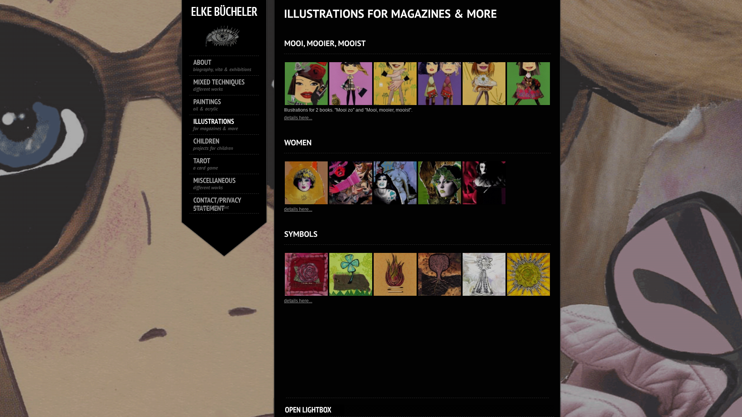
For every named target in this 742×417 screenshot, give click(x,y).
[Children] (228, 145)
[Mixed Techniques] (228, 86)
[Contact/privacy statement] (228, 204)
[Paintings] (228, 106)
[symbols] (300, 234)
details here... (298, 117)
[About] (228, 66)
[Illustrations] (228, 125)
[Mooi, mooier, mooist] (325, 43)
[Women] (297, 142)
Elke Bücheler (224, 35)
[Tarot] (228, 165)
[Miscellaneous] (228, 184)
